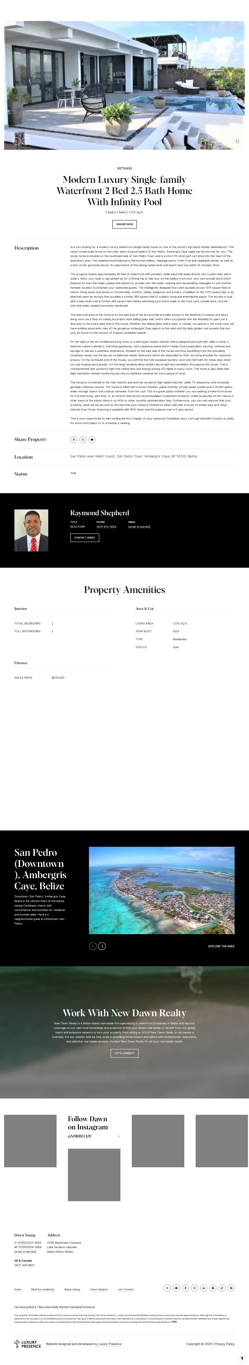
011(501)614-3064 (30, 1247)
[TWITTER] (167, 1288)
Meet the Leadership (42, 1289)
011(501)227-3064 (29, 1242)
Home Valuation (99, 1289)
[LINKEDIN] (203, 1288)
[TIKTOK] (222, 1288)
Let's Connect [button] (124, 1053)
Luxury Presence (109, 1344)
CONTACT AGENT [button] (84, 537)
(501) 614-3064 (107, 526)
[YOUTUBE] (176, 1288)
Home (17, 1289)
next (25, 141)
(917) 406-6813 (24, 1265)
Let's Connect (126, 1289)
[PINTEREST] (213, 1288)
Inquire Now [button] (124, 224)
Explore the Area (221, 946)
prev (16, 141)
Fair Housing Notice (25, 1307)
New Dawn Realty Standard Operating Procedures (67, 1307)
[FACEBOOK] (185, 1288)
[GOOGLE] (231, 1288)
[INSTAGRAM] (194, 1288)
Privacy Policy (225, 1344)
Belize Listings (72, 1289)
